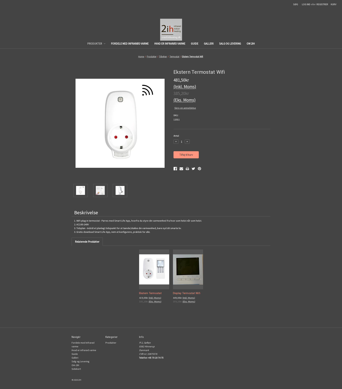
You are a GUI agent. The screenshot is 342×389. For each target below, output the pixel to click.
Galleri (209, 43)
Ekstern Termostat (150, 293)
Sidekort (76, 368)
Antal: (176, 135)
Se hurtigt (153, 266)
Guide (194, 43)
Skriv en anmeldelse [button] (185, 108)
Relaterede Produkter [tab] (87, 241)
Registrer (322, 4)
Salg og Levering (230, 43)
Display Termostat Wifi (186, 293)
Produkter (94, 43)
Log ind (306, 4)
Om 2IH (251, 43)
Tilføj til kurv (154, 272)
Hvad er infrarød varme (169, 43)
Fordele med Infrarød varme (130, 43)
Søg (295, 4)
